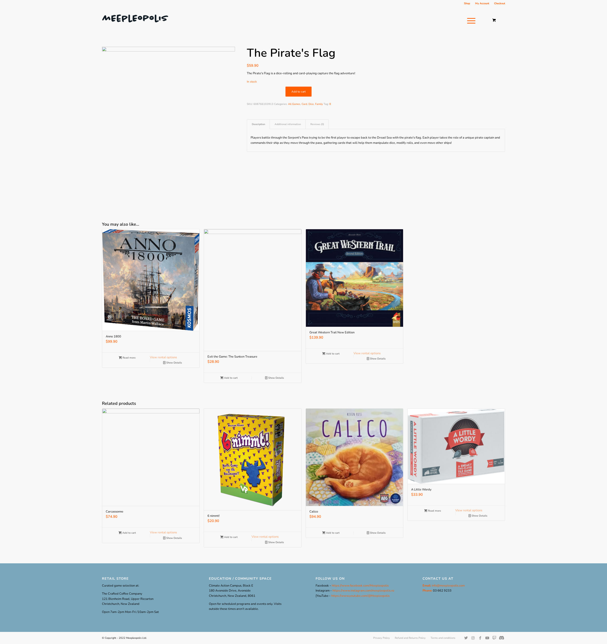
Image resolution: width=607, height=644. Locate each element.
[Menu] (469, 21)
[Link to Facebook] (480, 637)
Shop (467, 3)
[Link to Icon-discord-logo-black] (494, 637)
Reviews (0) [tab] (317, 124)
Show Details (174, 362)
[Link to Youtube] (487, 637)
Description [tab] (258, 124)
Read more (129, 357)
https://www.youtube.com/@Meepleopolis (360, 596)
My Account (482, 3)
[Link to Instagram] (473, 637)
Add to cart (298, 91)
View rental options (163, 357)
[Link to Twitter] (465, 637)
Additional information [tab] (288, 124)
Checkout (499, 3)
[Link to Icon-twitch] (501, 637)
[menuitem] (467, 3)
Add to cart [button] (230, 378)
